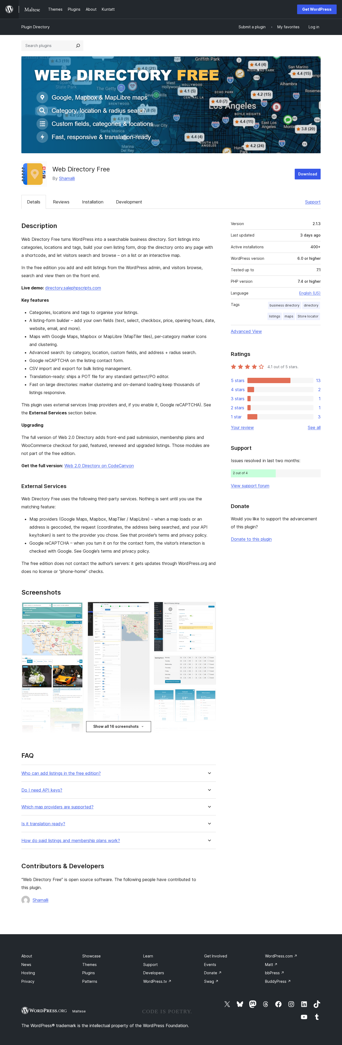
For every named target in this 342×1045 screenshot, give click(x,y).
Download (307, 174)
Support (313, 202)
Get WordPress (317, 9)
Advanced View (246, 331)
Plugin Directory (35, 27)
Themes (89, 964)
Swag (211, 981)
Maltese (79, 1011)
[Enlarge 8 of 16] (208, 609)
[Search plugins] (78, 45)
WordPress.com (281, 956)
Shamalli (67, 178)
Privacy (27, 981)
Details (33, 202)
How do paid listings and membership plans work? (70, 840)
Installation (92, 202)
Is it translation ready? (43, 823)
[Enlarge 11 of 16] (208, 733)
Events (210, 964)
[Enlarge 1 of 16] (76, 609)
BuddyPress (278, 981)
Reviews (61, 202)
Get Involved (215, 956)
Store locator (308, 316)
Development (129, 202)
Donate (213, 973)
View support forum (250, 485)
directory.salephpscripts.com (73, 287)
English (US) (310, 293)
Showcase (91, 956)
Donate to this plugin (251, 539)
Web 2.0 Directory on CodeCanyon (99, 465)
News (26, 964)
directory (311, 305)
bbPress (274, 973)
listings (274, 316)
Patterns (89, 981)
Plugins (88, 973)
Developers (153, 973)
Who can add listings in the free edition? (61, 773)
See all (314, 427)
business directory (285, 305)
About (26, 956)
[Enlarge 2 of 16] (76, 714)
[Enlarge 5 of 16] (142, 609)
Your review (242, 427)
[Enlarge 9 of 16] (208, 663)
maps (289, 316)
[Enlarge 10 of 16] (208, 696)
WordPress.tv (157, 981)
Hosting (28, 973)
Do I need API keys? (41, 790)
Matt (271, 964)
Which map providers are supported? (57, 807)
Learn (148, 956)
